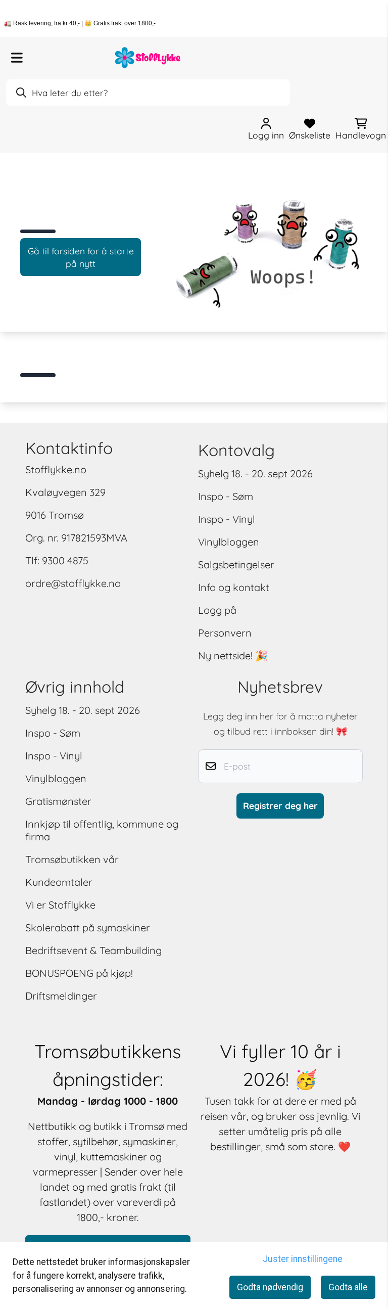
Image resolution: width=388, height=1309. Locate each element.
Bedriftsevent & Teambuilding (93, 950)
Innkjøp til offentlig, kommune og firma (101, 830)
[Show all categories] (17, 57)
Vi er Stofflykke (60, 904)
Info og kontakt (233, 587)
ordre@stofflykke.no (73, 583)
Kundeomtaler (58, 882)
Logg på (217, 610)
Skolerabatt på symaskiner (87, 927)
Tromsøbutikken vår (72, 859)
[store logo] (148, 57)
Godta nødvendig (270, 1287)
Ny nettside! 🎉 (233, 655)
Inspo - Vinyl (226, 519)
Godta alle (348, 1287)
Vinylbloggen (228, 541)
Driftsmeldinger (61, 995)
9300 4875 (65, 560)
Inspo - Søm (225, 496)
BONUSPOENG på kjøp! (79, 973)
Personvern (225, 632)
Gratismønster (58, 801)
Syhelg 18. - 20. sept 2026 (255, 473)
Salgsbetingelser (236, 564)
